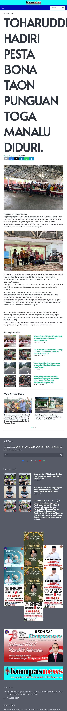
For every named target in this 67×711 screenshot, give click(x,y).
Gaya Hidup (13, 156)
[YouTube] (40, 461)
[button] (32, 427)
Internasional (13, 449)
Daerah (6, 156)
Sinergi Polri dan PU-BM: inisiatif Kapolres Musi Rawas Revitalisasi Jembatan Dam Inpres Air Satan (48, 476)
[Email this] (6, 158)
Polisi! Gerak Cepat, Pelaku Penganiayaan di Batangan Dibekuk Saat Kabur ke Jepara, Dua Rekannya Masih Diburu (48, 489)
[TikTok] (36, 461)
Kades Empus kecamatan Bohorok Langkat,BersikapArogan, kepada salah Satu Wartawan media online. (48, 417)
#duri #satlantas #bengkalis (9, 447)
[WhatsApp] (44, 461)
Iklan (9, 449)
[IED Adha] (33, 576)
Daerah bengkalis (26, 446)
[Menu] (2, 8)
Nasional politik (19, 449)
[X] (27, 461)
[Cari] (63, 8)
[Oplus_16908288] (33, 2)
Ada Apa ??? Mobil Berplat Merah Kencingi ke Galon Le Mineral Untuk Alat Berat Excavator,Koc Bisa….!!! (48, 351)
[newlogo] (33, 673)
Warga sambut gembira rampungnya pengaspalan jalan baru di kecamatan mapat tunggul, (47, 365)
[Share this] (11, 158)
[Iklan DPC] (53, 576)
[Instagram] (31, 461)
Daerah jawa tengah (47, 446)
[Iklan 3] (14, 576)
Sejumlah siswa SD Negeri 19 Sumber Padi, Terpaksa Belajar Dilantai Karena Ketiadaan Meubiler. (48, 338)
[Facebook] (23, 461)
